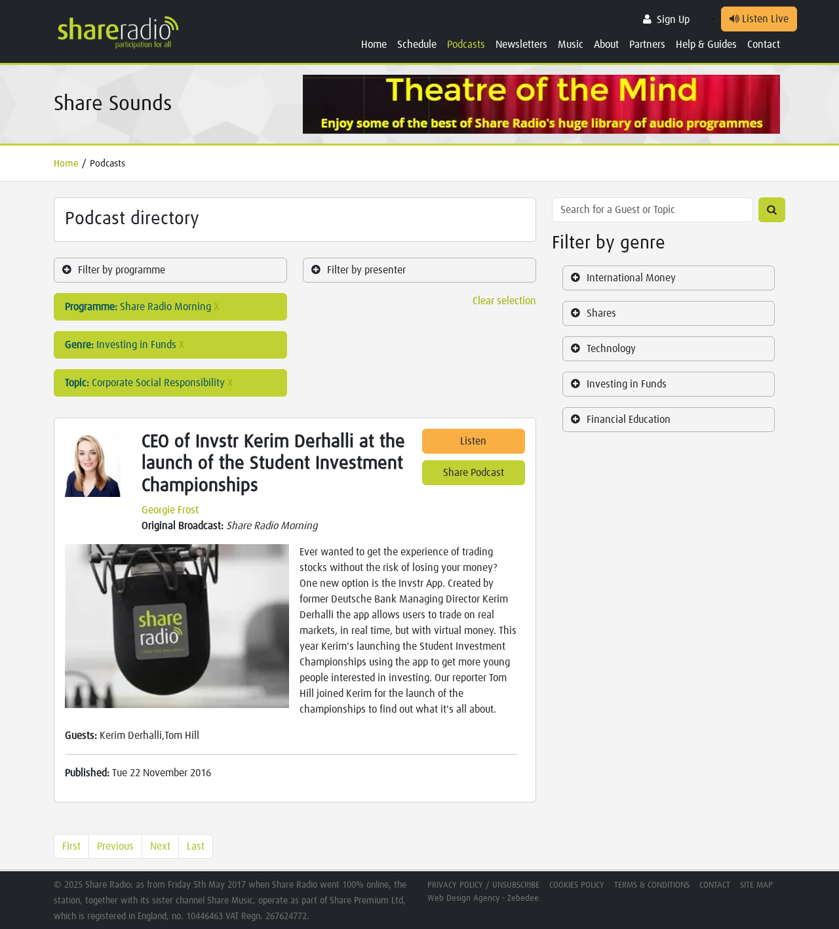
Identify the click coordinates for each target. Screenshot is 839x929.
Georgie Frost (170, 510)
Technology (611, 349)
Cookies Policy (576, 885)
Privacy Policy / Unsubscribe (483, 885)
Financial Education (629, 419)
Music (570, 44)
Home (374, 44)
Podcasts (466, 44)
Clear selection (504, 301)
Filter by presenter (366, 270)
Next (160, 846)
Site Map (756, 885)
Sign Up (673, 19)
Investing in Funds (627, 384)
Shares (601, 313)
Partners (647, 44)
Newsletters (521, 44)
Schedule (417, 44)
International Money (631, 278)
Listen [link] (473, 441)
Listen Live (764, 19)
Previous (115, 846)
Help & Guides (706, 44)
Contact (763, 44)
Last (196, 846)
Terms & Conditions (652, 885)
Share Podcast (473, 472)
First (71, 846)
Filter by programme (121, 270)
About (606, 44)
